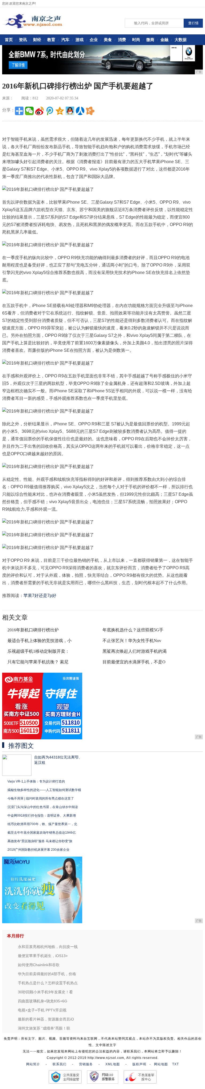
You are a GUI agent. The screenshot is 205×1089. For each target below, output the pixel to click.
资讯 (23, 39)
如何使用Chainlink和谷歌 (39, 965)
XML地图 (112, 1064)
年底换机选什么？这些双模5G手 (132, 630)
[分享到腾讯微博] (49, 111)
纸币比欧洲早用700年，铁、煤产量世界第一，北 (42, 824)
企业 (94, 39)
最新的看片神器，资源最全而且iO (46, 1019)
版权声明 (139, 1064)
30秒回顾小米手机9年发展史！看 (45, 992)
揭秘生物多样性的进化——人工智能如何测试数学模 (44, 790)
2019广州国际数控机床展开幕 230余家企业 (38, 850)
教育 (51, 39)
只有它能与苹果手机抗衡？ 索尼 (37, 662)
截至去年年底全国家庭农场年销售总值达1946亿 (41, 832)
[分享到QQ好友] (70, 111)
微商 (150, 39)
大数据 (181, 39)
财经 (37, 39)
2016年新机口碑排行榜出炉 (33, 630)
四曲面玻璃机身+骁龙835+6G (42, 1001)
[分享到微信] (29, 111)
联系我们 (59, 1064)
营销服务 (86, 1064)
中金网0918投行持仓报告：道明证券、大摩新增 (41, 815)
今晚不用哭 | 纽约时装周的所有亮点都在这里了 (40, 798)
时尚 (136, 39)
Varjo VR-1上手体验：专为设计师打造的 (36, 781)
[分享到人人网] (80, 111)
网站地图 (161, 1064)
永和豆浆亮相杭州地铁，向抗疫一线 (48, 947)
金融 (164, 39)
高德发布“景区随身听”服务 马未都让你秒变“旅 (39, 841)
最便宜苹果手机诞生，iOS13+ (43, 956)
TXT (175, 1064)
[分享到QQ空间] (60, 111)
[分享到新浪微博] (39, 111)
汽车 (65, 39)
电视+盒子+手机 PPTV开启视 (42, 1010)
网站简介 (33, 1064)
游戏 (80, 39)
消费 (122, 39)
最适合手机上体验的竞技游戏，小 (39, 640)
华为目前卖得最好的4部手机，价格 (47, 974)
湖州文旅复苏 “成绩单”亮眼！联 (44, 1028)
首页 (9, 39)
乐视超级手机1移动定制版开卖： (38, 651)
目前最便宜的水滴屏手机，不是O (133, 662)
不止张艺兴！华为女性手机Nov (131, 640)
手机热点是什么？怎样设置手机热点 (48, 983)
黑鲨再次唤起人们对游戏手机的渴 (134, 651)
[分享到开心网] (90, 111)
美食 (108, 39)
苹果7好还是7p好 (39, 595)
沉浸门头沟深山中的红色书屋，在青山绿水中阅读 (42, 807)
